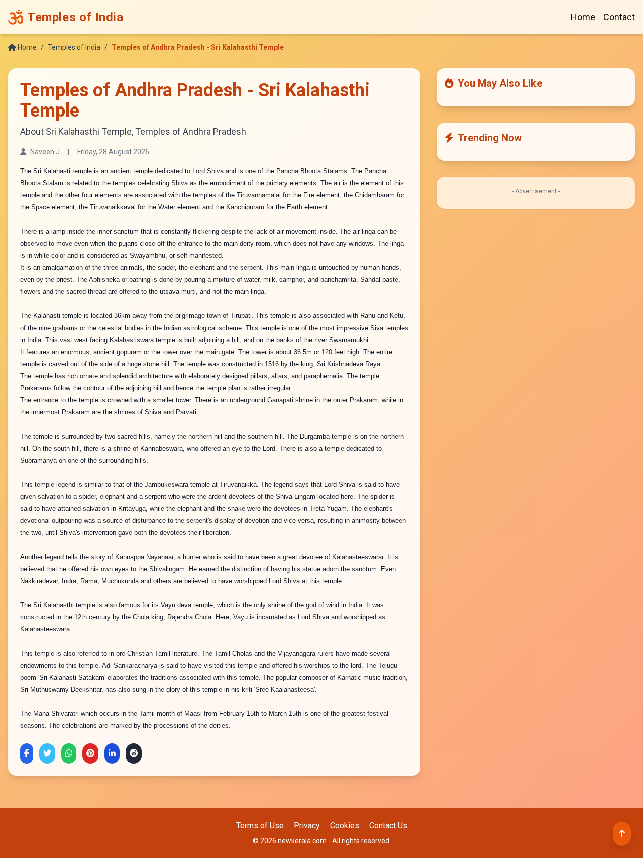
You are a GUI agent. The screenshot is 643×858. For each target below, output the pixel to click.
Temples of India (74, 47)
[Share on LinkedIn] (112, 753)
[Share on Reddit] (134, 753)
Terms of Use (260, 825)
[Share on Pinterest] (90, 753)
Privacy (307, 825)
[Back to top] (622, 834)
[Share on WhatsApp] (68, 753)
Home (583, 17)
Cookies (344, 825)
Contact (619, 17)
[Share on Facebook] (26, 753)
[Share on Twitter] (47, 753)
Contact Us (388, 825)
